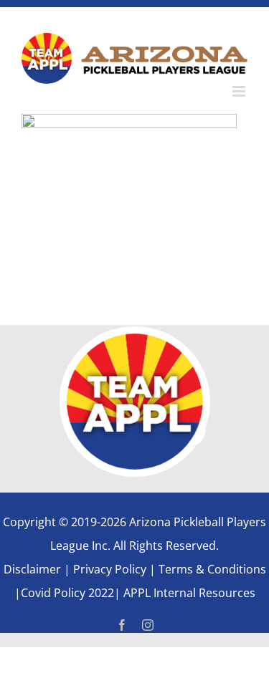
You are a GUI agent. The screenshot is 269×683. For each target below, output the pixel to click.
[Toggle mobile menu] (239, 91)
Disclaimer (32, 569)
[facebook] (122, 625)
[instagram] (148, 625)
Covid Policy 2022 (67, 593)
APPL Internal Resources (188, 593)
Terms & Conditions (212, 569)
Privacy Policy (109, 569)
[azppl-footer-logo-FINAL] (135, 333)
